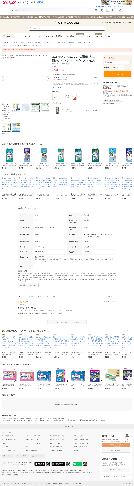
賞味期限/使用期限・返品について (113, 103)
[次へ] (48, 78)
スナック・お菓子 (78, 435)
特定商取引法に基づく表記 (28, 472)
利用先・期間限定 (63, 79)
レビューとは (112, 296)
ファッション (29, 446)
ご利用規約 (81, 470)
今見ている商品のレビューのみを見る (67, 322)
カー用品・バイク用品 (56, 450)
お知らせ (4, 470)
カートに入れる (117, 74)
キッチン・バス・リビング (81, 439)
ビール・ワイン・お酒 (32, 439)
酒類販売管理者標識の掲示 (43, 472)
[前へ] (3, 78)
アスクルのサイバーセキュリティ (11, 472)
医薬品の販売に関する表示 (73, 472)
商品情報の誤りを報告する (28, 285)
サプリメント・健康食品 (56, 443)
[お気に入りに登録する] (46, 99)
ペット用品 (5, 446)
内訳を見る (96, 77)
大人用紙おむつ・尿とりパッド (43, 42)
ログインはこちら (58, 87)
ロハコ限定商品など (7, 435)
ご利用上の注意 (54, 470)
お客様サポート (21, 470)
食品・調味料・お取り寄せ (57, 435)
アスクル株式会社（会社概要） (10, 475)
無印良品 (76, 450)
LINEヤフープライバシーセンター (42, 483)
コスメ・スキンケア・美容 (33, 435)
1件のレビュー (56, 66)
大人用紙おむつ (60, 42)
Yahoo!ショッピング (7, 483)
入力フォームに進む (116, 469)
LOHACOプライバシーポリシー (68, 470)
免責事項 (61, 483)
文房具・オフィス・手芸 (80, 446)
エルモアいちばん (64, 64)
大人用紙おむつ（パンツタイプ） (77, 42)
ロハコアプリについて (19, 464)
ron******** (21, 304)
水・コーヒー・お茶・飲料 (9, 439)
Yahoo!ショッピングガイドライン (73, 483)
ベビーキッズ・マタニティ (33, 443)
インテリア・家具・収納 (8, 450)
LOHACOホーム (7, 42)
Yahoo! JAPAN (101, 6)
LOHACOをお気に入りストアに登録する (117, 477)
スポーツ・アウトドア (56, 446)
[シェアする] (42, 99)
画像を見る (5, 133)
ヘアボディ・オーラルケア (9, 443)
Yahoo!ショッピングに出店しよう (116, 6)
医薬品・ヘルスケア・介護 (22, 42)
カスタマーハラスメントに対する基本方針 (37, 470)
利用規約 (54, 483)
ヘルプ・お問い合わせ (116, 450)
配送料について (107, 93)
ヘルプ (130, 6)
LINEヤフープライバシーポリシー (23, 483)
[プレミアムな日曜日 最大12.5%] (67, 17)
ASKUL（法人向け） (87, 472)
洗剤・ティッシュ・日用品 (57, 439)
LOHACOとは (11, 470)
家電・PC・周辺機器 (31, 450)
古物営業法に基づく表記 (58, 472)
